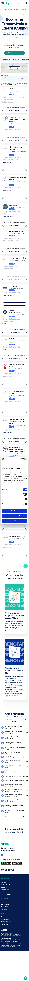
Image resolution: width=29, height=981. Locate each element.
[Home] (1, 9)
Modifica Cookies (6, 921)
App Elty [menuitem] (3, 882)
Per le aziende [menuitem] (5, 904)
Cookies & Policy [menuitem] (11, 946)
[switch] (25, 494)
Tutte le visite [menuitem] (5, 892)
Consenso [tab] (4, 463)
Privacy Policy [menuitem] (12, 945)
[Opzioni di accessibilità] (2, 855)
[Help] (25, 978)
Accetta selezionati (14, 516)
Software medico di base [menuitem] (8, 902)
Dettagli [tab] (12, 463)
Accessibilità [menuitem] (4, 924)
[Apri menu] (26, 3)
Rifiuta (14, 521)
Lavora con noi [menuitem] (5, 919)
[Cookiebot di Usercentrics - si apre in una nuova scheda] (20, 459)
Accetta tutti (14, 510)
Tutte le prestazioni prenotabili (14, 817)
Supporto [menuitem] (4, 887)
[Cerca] (19, 3)
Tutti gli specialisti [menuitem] (6, 894)
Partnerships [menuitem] (4, 909)
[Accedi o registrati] (22, 3)
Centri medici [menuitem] (5, 889)
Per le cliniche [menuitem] (5, 907)
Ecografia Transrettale (20, 9)
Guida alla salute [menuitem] (5, 884)
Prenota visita (8, 9)
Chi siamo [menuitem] (3, 916)
